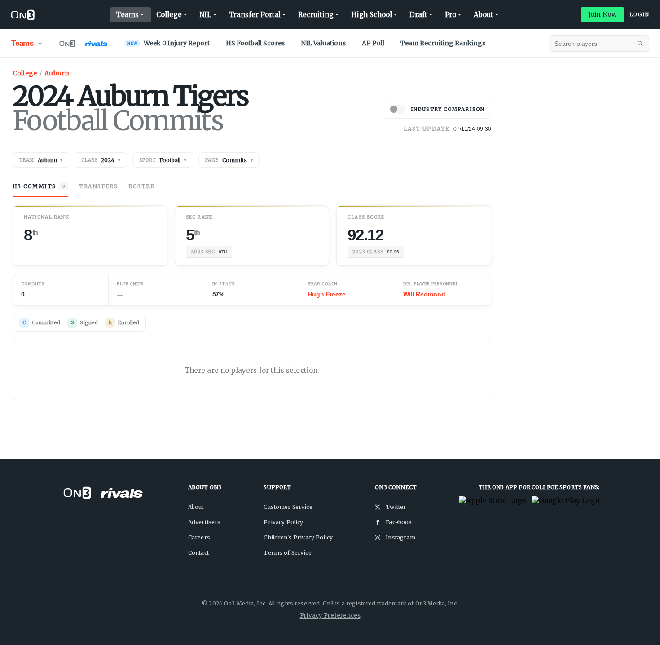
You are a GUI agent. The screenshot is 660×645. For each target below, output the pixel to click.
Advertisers (204, 522)
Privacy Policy (283, 522)
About (483, 14)
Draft (418, 14)
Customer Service (288, 507)
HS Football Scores (255, 43)
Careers (199, 537)
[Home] (23, 14)
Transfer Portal (255, 14)
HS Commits (39, 186)
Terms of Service (287, 552)
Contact (198, 552)
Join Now (602, 14)
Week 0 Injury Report (168, 43)
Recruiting (315, 14)
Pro (451, 14)
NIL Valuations (323, 43)
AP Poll (373, 43)
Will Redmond (424, 294)
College (168, 14)
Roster (141, 186)
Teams (127, 14)
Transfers (98, 186)
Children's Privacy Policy (298, 537)
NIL (205, 14)
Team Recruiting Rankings (442, 43)
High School (371, 14)
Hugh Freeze (326, 294)
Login (639, 14)
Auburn (56, 73)
